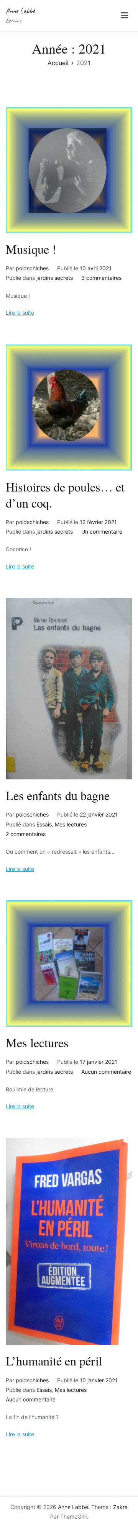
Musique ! (31, 249)
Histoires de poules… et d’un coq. (65, 495)
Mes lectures (71, 824)
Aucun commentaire (106, 1071)
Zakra (120, 1507)
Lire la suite (20, 312)
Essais (44, 824)
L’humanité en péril (54, 1360)
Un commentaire (101, 531)
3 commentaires (101, 277)
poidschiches (32, 268)
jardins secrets (54, 277)
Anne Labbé (20, 10)
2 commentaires (26, 834)
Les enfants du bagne (58, 795)
